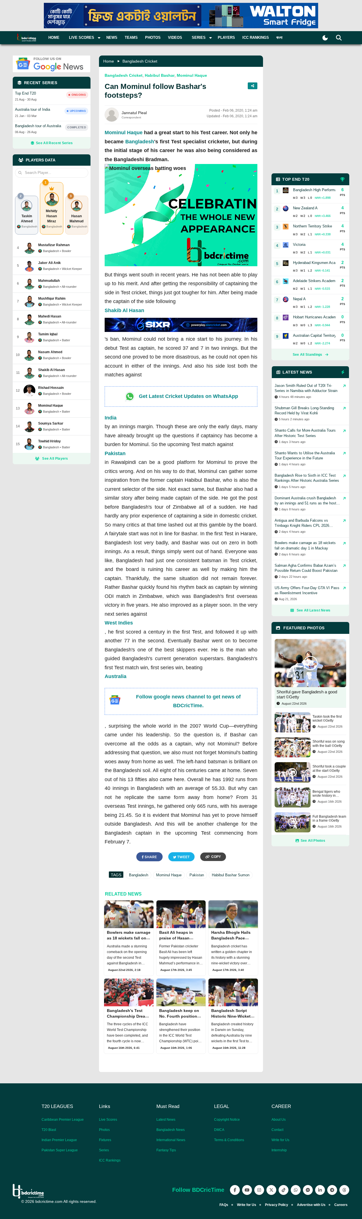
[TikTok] (283, 1190)
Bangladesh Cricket (139, 61)
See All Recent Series (54, 143)
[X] (271, 1190)
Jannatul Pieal (134, 112)
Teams (131, 37)
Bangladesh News (170, 1130)
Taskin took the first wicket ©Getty (327, 719)
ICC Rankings (255, 37)
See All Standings (307, 355)
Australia (115, 676)
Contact (277, 1130)
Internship (279, 1150)
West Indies (119, 623)
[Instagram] (259, 1190)
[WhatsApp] (296, 1190)
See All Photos (313, 841)
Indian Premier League (59, 1140)
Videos (175, 37)
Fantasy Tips (166, 1150)
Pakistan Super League (60, 1150)
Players (226, 37)
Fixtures (105, 1140)
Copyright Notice (227, 1120)
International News (170, 1140)
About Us (279, 1120)
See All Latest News (314, 610)
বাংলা (279, 37)
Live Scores (108, 1120)
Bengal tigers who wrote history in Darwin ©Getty (326, 794)
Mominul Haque (192, 75)
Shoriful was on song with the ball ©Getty (329, 743)
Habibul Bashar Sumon (230, 875)
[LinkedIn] (320, 1190)
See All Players (55, 459)
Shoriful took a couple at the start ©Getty (329, 768)
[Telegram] (332, 1190)
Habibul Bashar (159, 75)
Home (53, 37)
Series (104, 1150)
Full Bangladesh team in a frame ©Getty (329, 818)
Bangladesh (139, 141)
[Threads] (344, 1190)
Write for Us (280, 1140)
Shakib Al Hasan (124, 310)
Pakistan (115, 453)
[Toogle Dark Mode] (325, 38)
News (111, 37)
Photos (153, 37)
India (111, 418)
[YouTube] (247, 1190)
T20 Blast (49, 1130)
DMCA (219, 1130)
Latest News (165, 1120)
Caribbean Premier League (63, 1120)
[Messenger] (308, 1190)
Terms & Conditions (229, 1140)
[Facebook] (235, 1190)
